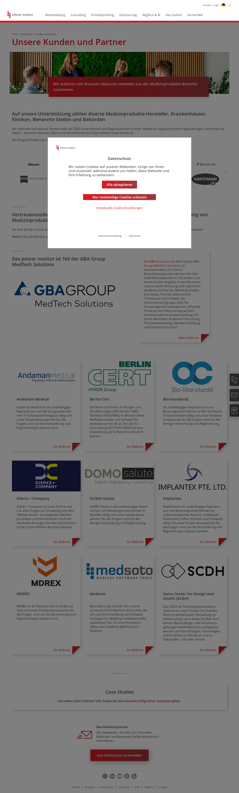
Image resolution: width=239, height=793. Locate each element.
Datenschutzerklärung (110, 235)
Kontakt (207, 5)
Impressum (135, 235)
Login (216, 5)
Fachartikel (195, 15)
